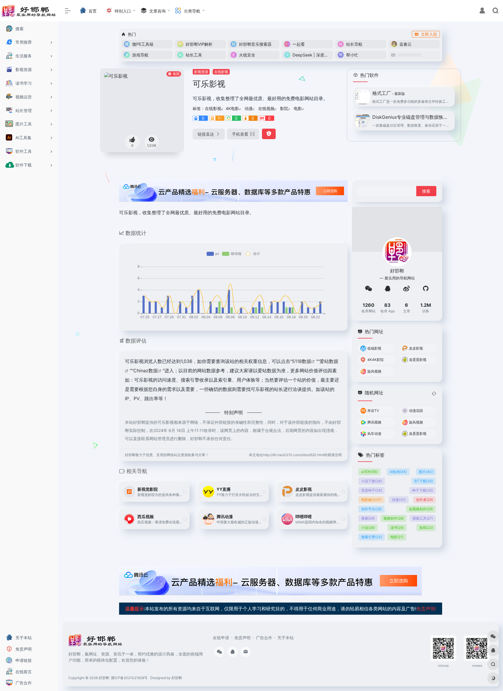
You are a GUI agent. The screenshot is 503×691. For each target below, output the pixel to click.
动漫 (249, 108)
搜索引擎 (371, 537)
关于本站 (285, 637)
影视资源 (201, 72)
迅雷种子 (371, 490)
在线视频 (266, 108)
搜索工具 (422, 518)
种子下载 (422, 490)
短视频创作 (421, 509)
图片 (426, 471)
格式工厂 (388, 93)
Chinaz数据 (145, 370)
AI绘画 (398, 471)
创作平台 (371, 509)
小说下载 (371, 481)
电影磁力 (371, 499)
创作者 (424, 499)
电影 (298, 108)
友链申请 (221, 637)
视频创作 (393, 518)
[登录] (482, 11)
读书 (397, 527)
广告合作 (264, 637)
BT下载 (424, 481)
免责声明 (242, 637)
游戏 (426, 527)
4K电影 (232, 108)
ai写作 (369, 471)
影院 (284, 108)
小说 (368, 527)
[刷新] (434, 393)
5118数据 (301, 361)
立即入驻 (429, 34)
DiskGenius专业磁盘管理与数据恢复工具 (411, 117)
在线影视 (221, 72)
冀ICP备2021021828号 (129, 678)
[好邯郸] (95, 642)
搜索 (368, 518)
